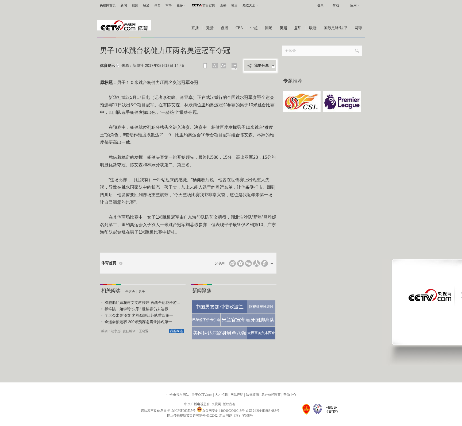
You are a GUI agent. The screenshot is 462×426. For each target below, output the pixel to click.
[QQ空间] (240, 263)
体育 (157, 5)
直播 (223, 5)
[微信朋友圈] (248, 263)
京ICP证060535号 (183, 411)
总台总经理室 (271, 395)
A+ (223, 65)
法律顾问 (252, 395)
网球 (358, 28)
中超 (254, 28)
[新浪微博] (232, 263)
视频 (135, 5)
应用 (353, 5)
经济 (146, 5)
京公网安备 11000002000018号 (223, 411)
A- (215, 65)
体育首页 (108, 263)
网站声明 (236, 395)
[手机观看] (205, 65)
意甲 (298, 28)
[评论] (234, 66)
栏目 (234, 5)
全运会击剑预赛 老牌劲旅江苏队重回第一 (139, 315)
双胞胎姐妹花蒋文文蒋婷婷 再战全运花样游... (142, 302)
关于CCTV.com (202, 395)
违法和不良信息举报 (155, 411)
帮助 (336, 5)
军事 (168, 5)
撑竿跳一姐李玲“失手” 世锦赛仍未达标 (136, 309)
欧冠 (313, 28)
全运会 (130, 291)
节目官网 (208, 5)
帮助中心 (289, 395)
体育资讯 (107, 66)
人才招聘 (221, 395)
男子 (141, 291)
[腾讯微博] (264, 263)
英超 (283, 28)
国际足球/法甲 (335, 28)
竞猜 (210, 28)
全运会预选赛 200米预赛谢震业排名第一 (138, 322)
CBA (239, 28)
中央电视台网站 (178, 395)
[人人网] (256, 263)
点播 (224, 28)
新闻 (124, 5)
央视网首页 (108, 5)
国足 (268, 28)
